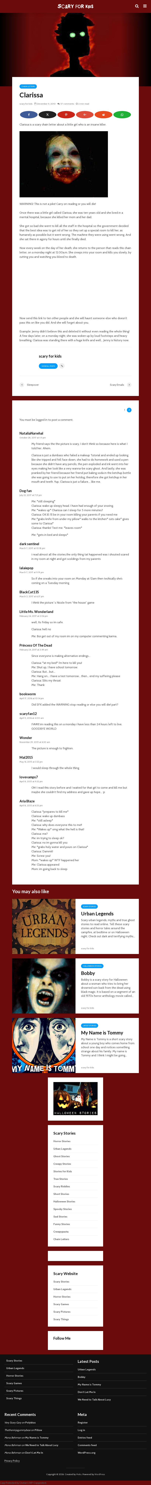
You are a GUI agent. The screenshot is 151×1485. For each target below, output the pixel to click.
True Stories (60, 1179)
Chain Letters (28, 86)
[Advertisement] (75, 289)
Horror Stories (62, 1141)
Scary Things (61, 1319)
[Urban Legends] (44, 926)
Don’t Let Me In (87, 1392)
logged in (42, 420)
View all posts (48, 366)
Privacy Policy (12, 1460)
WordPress (99, 1474)
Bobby (88, 973)
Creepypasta (61, 1231)
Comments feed (87, 1445)
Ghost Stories (61, 1156)
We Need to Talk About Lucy (94, 1399)
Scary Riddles (61, 1186)
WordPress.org (86, 1452)
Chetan (23, 1483)
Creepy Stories (62, 1163)
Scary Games (61, 1304)
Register (83, 1422)
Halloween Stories (92, 966)
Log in (81, 1430)
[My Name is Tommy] (44, 1045)
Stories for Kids (62, 1171)
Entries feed (85, 1437)
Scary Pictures (62, 1311)
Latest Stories (89, 1025)
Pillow (38, 1430)
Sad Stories (60, 1216)
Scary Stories (89, 906)
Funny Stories (61, 1224)
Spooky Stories (62, 1209)
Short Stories (61, 1194)
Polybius (30, 1422)
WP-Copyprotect (37, 1483)
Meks (78, 1474)
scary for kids (26, 103)
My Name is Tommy (102, 1033)
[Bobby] (44, 985)
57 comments (67, 103)
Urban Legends (97, 914)
